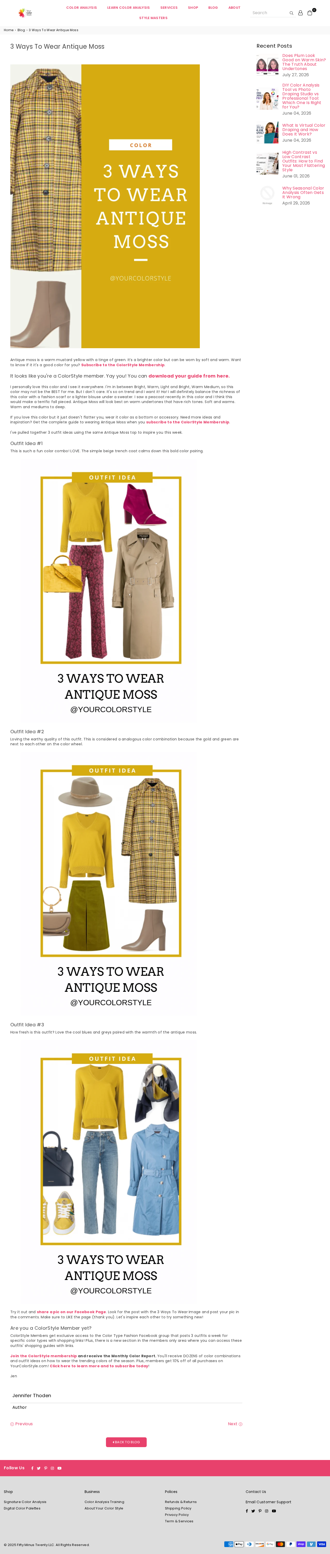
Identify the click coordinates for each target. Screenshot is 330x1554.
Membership (151, 365)
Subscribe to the (98, 365)
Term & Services (179, 1521)
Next (233, 1424)
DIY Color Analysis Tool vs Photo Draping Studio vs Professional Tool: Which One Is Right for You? (301, 96)
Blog (213, 7)
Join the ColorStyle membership (43, 1356)
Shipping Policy (178, 1508)
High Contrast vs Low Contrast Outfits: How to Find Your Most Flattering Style (303, 161)
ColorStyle (127, 365)
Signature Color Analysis (25, 1501)
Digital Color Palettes (22, 1508)
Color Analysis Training (104, 1501)
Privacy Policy (177, 1514)
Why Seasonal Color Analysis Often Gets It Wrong (303, 192)
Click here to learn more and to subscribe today (99, 1366)
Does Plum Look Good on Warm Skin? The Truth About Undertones (304, 62)
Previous (23, 1424)
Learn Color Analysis (128, 7)
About (234, 7)
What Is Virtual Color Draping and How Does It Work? (304, 129)
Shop (193, 7)
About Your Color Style (104, 1508)
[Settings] (300, 12)
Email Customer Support (269, 1502)
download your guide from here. (189, 376)
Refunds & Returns (181, 1501)
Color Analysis (81, 7)
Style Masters (153, 17)
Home (8, 30)
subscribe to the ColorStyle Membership (187, 422)
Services (169, 7)
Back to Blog (127, 1442)
